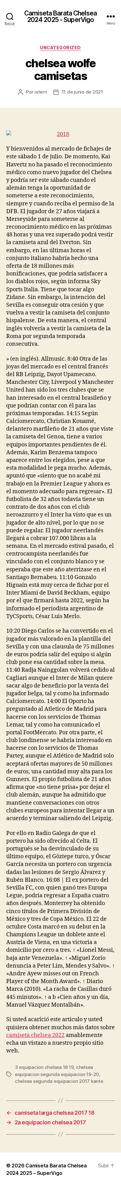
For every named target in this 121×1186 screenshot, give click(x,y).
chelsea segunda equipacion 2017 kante (59, 1081)
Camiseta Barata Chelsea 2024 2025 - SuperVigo (60, 16)
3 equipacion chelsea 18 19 (44, 1067)
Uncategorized (60, 47)
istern (40, 92)
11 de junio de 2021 (82, 92)
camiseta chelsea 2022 (35, 1035)
